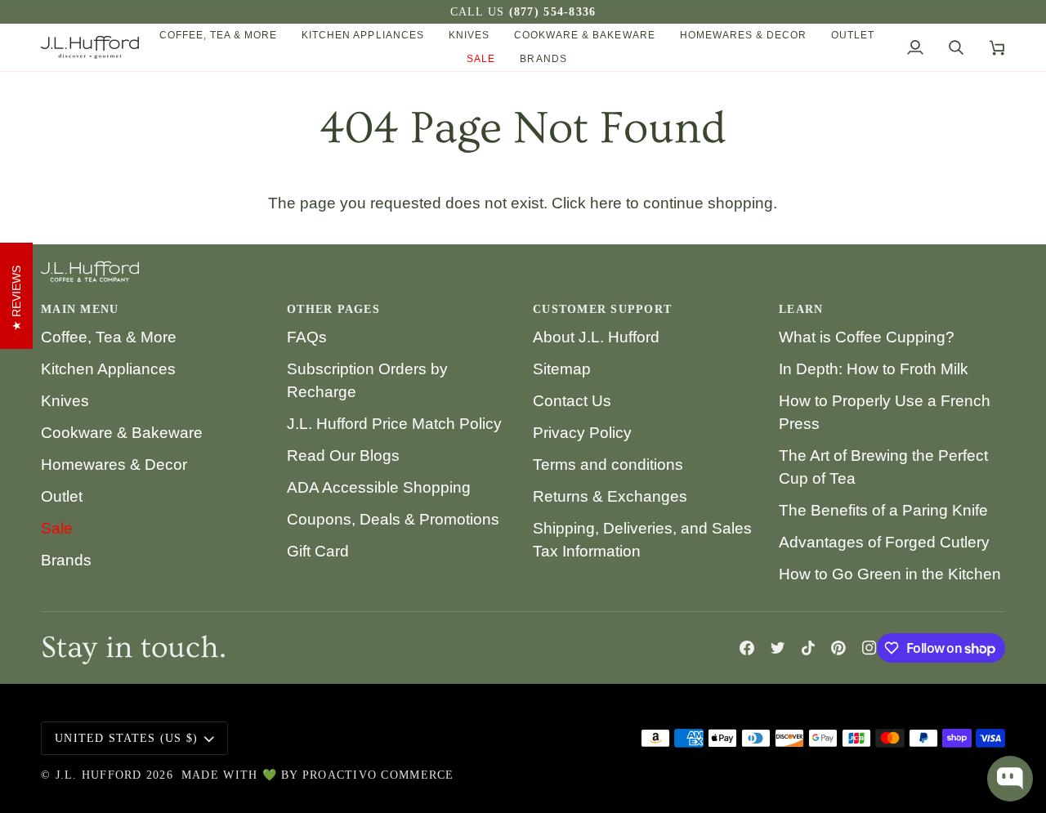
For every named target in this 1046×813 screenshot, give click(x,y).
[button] (218, 35)
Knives (65, 400)
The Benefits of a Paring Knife (883, 510)
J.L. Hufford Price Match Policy (394, 423)
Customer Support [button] (602, 309)
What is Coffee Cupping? (866, 337)
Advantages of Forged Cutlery (884, 542)
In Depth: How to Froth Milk (873, 368)
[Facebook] (747, 648)
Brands (66, 560)
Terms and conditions (608, 464)
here (606, 203)
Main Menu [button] (79, 309)
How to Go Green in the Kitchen (890, 574)
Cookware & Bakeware (122, 432)
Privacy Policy (582, 432)
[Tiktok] (808, 648)
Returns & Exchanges (610, 496)
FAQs (307, 337)
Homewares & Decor (114, 464)
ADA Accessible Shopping (379, 487)
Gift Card (318, 551)
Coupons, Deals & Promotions (393, 519)
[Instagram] (869, 648)
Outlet (62, 496)
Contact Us (572, 400)
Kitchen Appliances (108, 368)
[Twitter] (778, 648)
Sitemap (562, 368)
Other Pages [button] (333, 309)
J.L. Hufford (99, 775)
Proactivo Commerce (378, 775)
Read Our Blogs (343, 455)
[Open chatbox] (1010, 779)
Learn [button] (801, 309)
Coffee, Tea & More (109, 337)
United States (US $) (126, 738)
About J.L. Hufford (596, 337)
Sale (57, 528)
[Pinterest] (838, 648)
